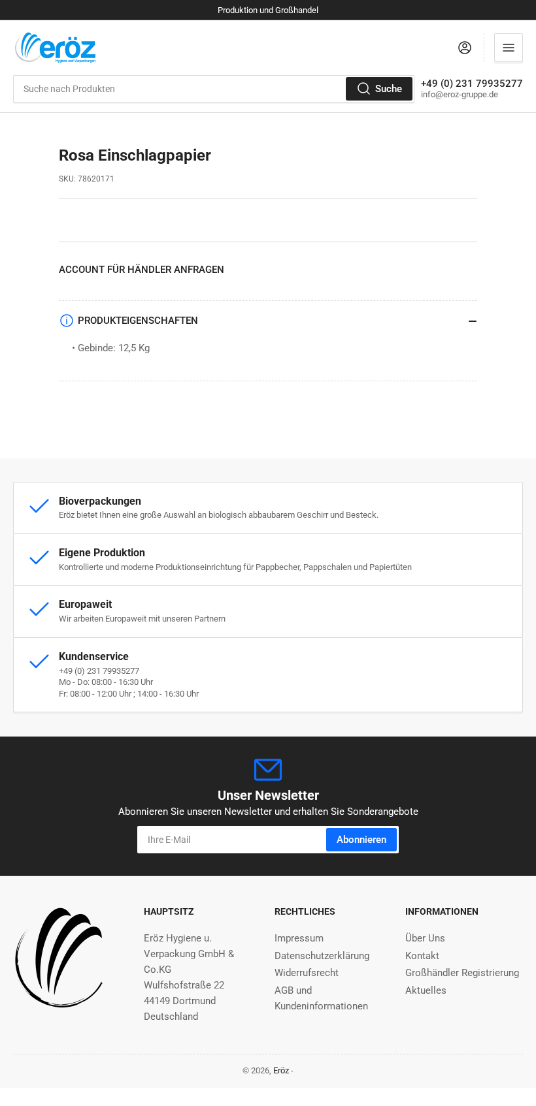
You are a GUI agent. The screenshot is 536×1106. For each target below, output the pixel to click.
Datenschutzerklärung (322, 956)
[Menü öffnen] (508, 47)
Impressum (299, 938)
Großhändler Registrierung (462, 973)
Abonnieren (361, 839)
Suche (388, 89)
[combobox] (213, 89)
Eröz (281, 1070)
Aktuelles (425, 990)
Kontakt (422, 956)
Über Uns (425, 938)
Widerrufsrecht (307, 973)
